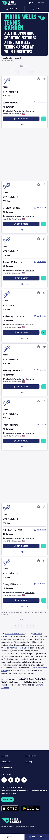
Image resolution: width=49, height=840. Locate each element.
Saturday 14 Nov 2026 (12, 530)
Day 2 (15, 197)
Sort (38, 9)
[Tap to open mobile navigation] (46, 3)
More (23, 125)
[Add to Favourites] (44, 79)
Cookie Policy (30, 756)
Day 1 (15, 91)
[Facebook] (10, 780)
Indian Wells (7, 114)
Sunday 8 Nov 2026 (11, 102)
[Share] (38, 79)
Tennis (5, 87)
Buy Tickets (22, 119)
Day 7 (15, 519)
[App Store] (10, 808)
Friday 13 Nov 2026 (11, 425)
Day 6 (15, 414)
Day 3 (15, 251)
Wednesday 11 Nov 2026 (13, 316)
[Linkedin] (24, 780)
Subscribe (7, 799)
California (4, 636)
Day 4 (15, 305)
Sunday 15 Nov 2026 (12, 584)
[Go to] (43, 119)
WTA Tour (6, 96)
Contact (4, 756)
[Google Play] (30, 808)
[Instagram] (4, 780)
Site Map (28, 762)
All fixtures (38, 837)
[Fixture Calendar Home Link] (8, 3)
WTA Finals (8, 91)
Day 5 (15, 359)
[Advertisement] (24, 154)
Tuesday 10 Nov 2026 (12, 262)
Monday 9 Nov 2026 (11, 208)
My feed (13, 837)
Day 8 (15, 573)
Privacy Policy (6, 767)
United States (16, 114)
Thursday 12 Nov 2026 (12, 370)
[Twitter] (17, 780)
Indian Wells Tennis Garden (14, 633)
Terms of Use (6, 762)
